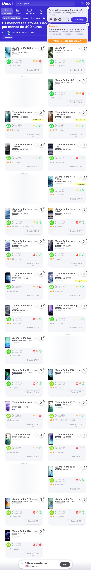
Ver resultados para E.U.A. (67, 41)
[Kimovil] (7, 3)
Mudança (79, 19)
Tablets (17, 13)
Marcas (26, 18)
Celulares (6, 13)
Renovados (35, 18)
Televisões (29, 13)
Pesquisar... (25, 3)
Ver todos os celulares (11, 18)
